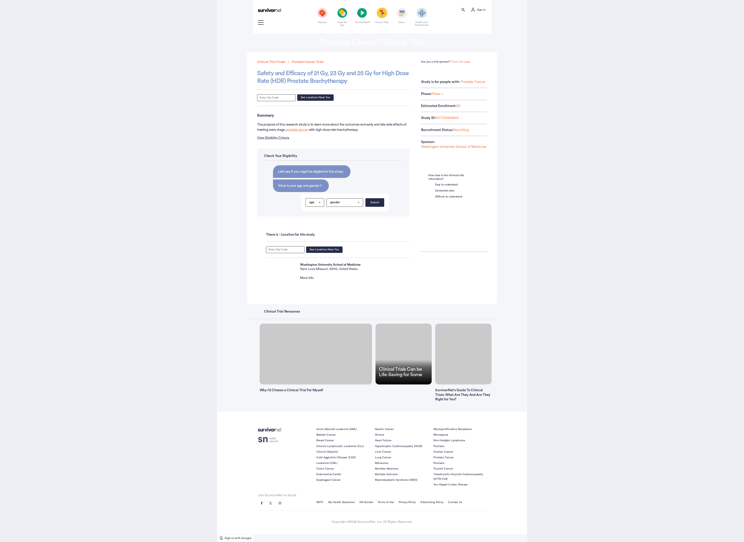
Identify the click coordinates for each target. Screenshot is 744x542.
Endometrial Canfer (328, 474)
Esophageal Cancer (328, 480)
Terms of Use (386, 502)
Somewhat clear (444, 190)
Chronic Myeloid (327, 452)
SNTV (320, 502)
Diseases (322, 22)
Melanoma (381, 463)
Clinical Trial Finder (271, 62)
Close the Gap (342, 23)
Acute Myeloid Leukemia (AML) (336, 429)
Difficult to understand (448, 196)
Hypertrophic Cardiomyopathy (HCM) (398, 446)
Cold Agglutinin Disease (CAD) (336, 457)
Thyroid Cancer (443, 468)
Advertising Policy (431, 502)
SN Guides (366, 502)
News (402, 22)
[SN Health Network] (269, 439)
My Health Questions (341, 502)
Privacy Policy (407, 502)
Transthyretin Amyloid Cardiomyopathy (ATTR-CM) (458, 476)
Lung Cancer (383, 457)
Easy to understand (446, 184)
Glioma (379, 434)
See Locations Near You (315, 97)
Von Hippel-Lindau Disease (450, 484)
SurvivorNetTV (362, 22)
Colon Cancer (325, 468)
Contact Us (455, 502)
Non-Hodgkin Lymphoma (449, 440)
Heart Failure (383, 440)
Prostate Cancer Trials (308, 62)
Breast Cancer (325, 440)
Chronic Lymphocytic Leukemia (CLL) (340, 446)
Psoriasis (438, 446)
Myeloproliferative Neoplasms (452, 429)
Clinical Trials (382, 22)
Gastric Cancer (384, 429)
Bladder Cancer (326, 434)
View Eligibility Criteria (273, 137)
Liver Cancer (383, 452)
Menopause (440, 434)
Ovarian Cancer (443, 452)
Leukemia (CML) (327, 463)
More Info (307, 277)
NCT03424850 (447, 118)
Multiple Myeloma (386, 468)
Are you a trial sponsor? (446, 61)
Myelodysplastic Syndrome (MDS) (396, 480)
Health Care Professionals (421, 23)
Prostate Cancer (473, 82)
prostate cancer (296, 129)
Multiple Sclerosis (386, 474)
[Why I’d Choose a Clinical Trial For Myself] (316, 354)
